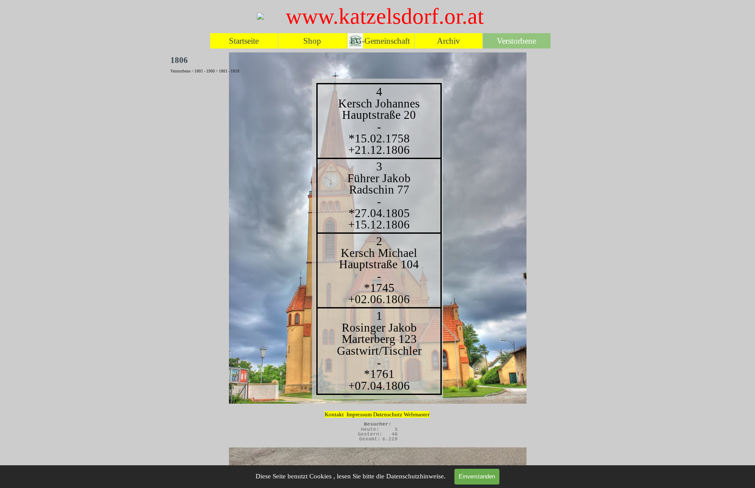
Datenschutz (388, 414)
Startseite (244, 40)
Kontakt (334, 414)
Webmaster (416, 414)
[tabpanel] (377, 239)
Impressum (359, 414)
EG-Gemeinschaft (380, 40)
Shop (312, 40)
